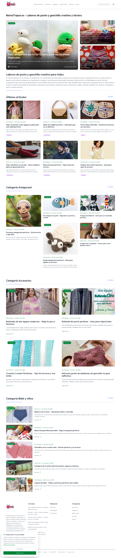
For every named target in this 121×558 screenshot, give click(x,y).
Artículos (31, 504)
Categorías (76, 504)
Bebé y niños (63, 4)
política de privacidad (9, 545)
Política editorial (62, 552)
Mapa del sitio (70, 552)
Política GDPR (52, 552)
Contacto (45, 552)
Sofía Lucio (46, 122)
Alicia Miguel (83, 122)
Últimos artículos (38, 4)
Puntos (77, 4)
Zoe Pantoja (9, 122)
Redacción (53, 504)
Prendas (71, 4)
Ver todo (110, 96)
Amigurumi (55, 4)
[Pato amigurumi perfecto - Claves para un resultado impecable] (42, 45)
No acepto (20, 549)
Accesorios (48, 4)
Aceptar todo (19, 553)
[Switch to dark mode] (113, 4)
